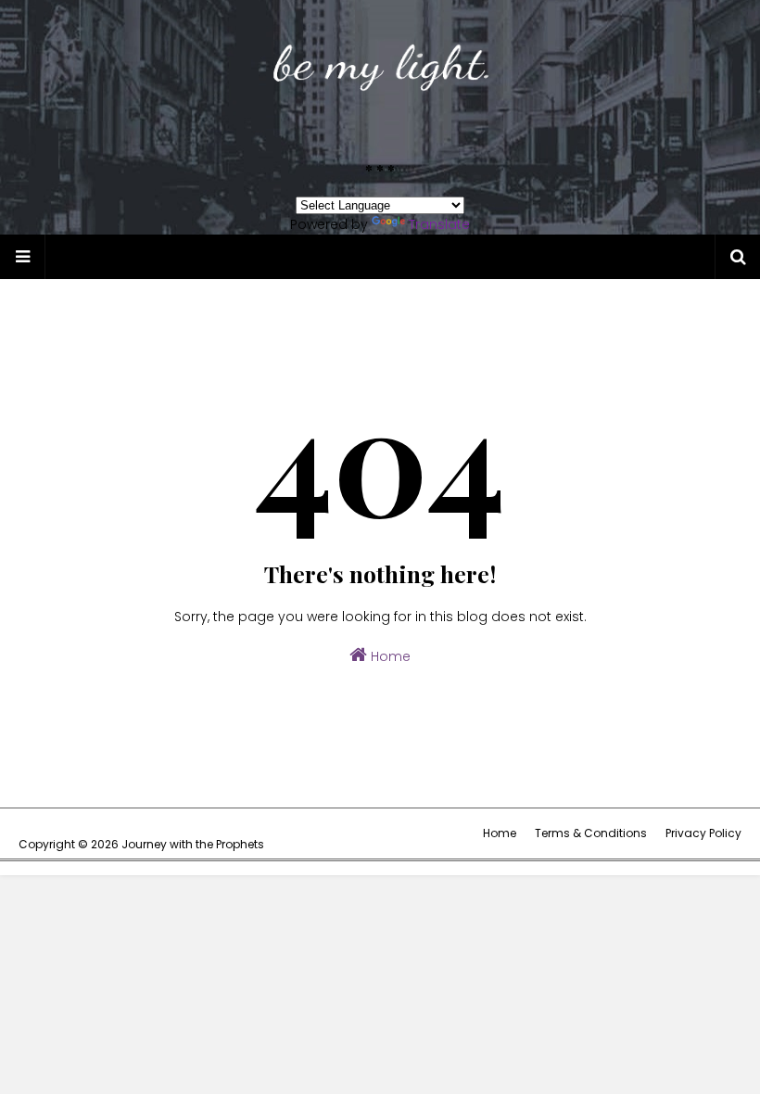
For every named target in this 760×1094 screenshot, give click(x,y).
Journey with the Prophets (192, 844)
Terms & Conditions (591, 833)
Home (389, 656)
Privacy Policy (703, 833)
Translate (439, 224)
